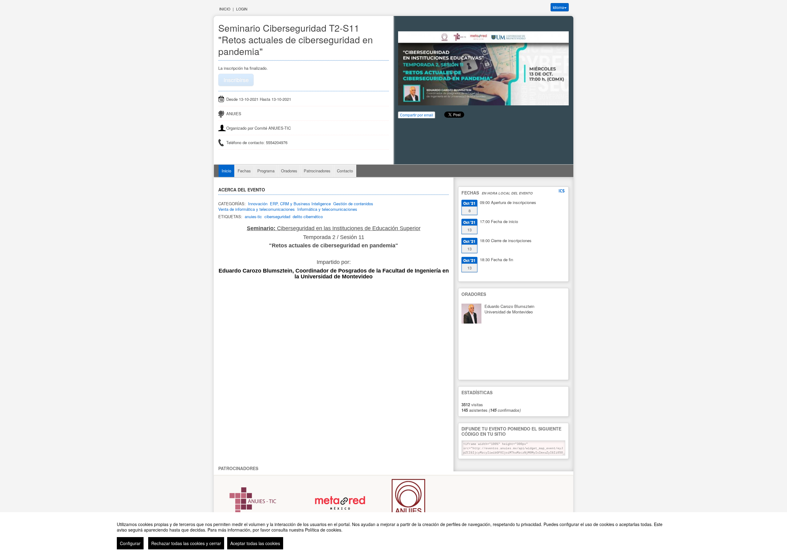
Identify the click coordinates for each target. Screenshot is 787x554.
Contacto (345, 171)
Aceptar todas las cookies (255, 543)
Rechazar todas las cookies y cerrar (186, 543)
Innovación (257, 203)
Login (241, 8)
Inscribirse (236, 80)
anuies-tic (253, 216)
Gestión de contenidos (353, 203)
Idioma (558, 7)
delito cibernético (308, 216)
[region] (393, 533)
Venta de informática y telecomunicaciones (256, 209)
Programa (266, 171)
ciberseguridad (277, 216)
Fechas (244, 171)
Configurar (130, 543)
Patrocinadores (317, 171)
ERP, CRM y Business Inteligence (300, 203)
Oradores (289, 171)
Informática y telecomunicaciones (327, 209)
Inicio (224, 8)
